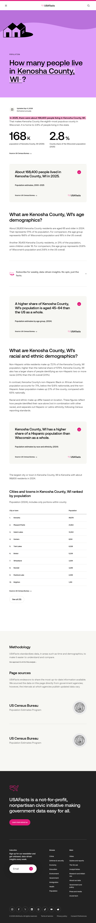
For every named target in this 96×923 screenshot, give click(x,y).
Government (54, 878)
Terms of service (47, 916)
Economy (52, 865)
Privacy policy (62, 916)
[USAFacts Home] (48, 6)
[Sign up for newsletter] (31, 869)
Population (14, 54)
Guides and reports (76, 861)
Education (53, 869)
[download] (79, 172)
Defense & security (56, 861)
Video (71, 856)
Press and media (75, 891)
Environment (54, 874)
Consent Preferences (79, 916)
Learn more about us (20, 822)
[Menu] (6, 7)
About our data (75, 880)
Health (51, 887)
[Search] (88, 5)
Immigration (53, 882)
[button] (42, 75)
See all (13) (16, 599)
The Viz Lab (73, 865)
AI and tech (73, 896)
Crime (51, 856)
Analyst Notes (74, 869)
